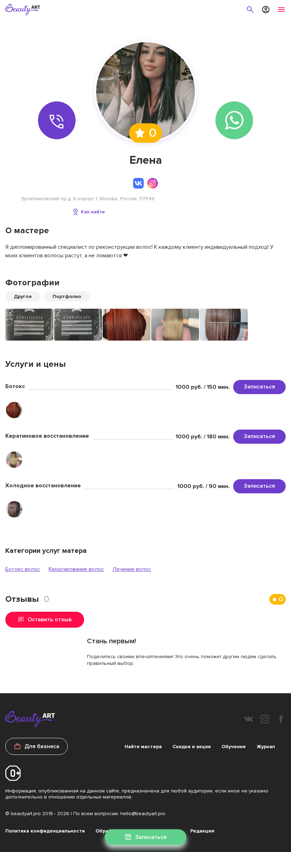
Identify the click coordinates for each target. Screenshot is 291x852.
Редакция (202, 831)
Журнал (266, 747)
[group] (29, 325)
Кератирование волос (76, 569)
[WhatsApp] (234, 120)
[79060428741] (57, 120)
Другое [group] (23, 296)
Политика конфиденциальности (45, 831)
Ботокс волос (22, 569)
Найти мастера (143, 747)
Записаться (259, 386)
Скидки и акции (191, 747)
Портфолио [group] (67, 296)
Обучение (233, 747)
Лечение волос (131, 569)
